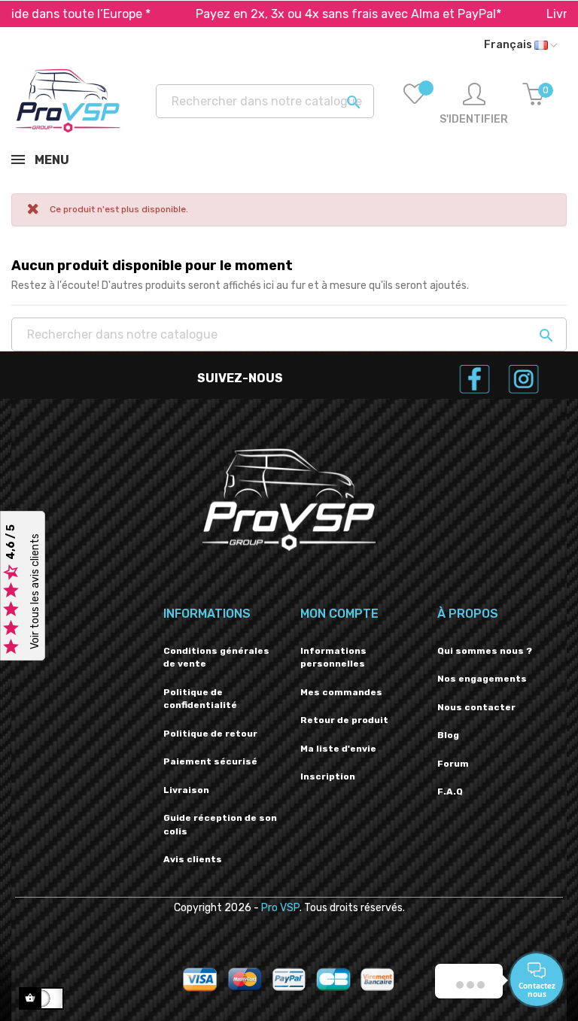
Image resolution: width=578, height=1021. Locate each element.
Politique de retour (210, 733)
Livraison (186, 790)
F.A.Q (450, 791)
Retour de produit (344, 720)
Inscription (327, 776)
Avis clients (192, 859)
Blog (448, 735)
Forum (453, 763)
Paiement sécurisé (210, 761)
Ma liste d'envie (338, 748)
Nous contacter (476, 707)
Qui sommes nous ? (484, 651)
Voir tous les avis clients (35, 591)
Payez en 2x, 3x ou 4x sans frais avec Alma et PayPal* (316, 14)
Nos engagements (482, 678)
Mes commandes (341, 692)
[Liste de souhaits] (414, 104)
